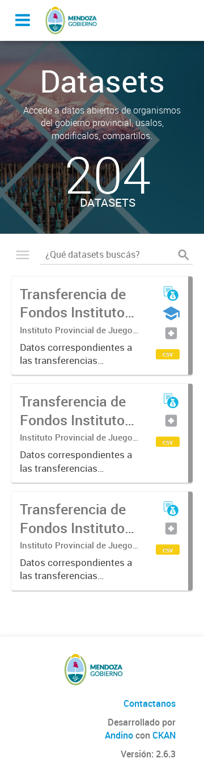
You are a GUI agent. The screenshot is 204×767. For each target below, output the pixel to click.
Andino (119, 735)
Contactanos (150, 703)
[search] (184, 255)
